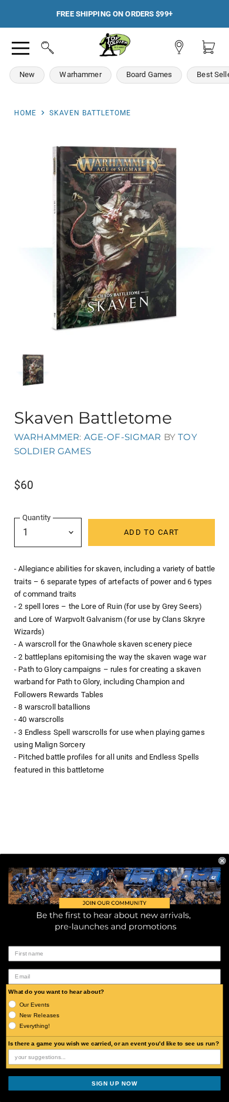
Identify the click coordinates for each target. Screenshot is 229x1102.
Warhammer (80, 74)
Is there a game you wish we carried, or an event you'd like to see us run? (113, 1043)
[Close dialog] (222, 860)
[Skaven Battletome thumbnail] (33, 370)
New (27, 74)
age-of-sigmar (122, 436)
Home (25, 113)
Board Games (149, 74)
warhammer (46, 436)
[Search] (36, 45)
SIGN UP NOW (114, 1083)
